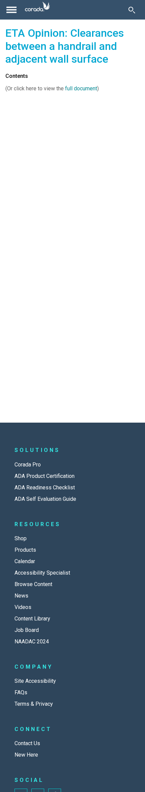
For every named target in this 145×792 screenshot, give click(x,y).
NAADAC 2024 (31, 641)
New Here (26, 755)
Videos (22, 607)
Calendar (24, 561)
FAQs (20, 692)
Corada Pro (27, 464)
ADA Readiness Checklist (44, 487)
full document (81, 88)
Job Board (26, 630)
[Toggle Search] (132, 9)
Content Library (32, 618)
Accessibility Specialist (42, 573)
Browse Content (33, 584)
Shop (20, 538)
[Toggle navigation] (11, 10)
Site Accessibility (35, 681)
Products (25, 550)
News (21, 595)
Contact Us (27, 743)
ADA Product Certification (44, 476)
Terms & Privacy (33, 704)
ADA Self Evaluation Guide (45, 499)
